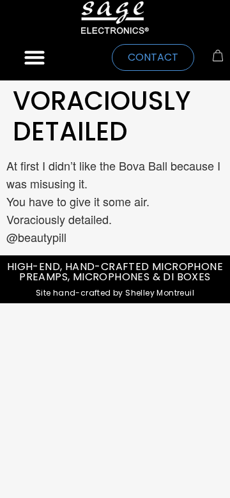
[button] (35, 58)
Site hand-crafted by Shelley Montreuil (115, 292)
